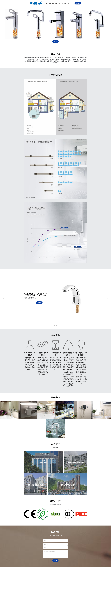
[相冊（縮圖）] (9, 410)
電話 (45, 547)
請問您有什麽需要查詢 (49, 551)
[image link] (36, 3)
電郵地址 (46, 544)
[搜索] (72, 3)
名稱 (45, 540)
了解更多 (55, 41)
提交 (55, 560)
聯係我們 (78, 3)
